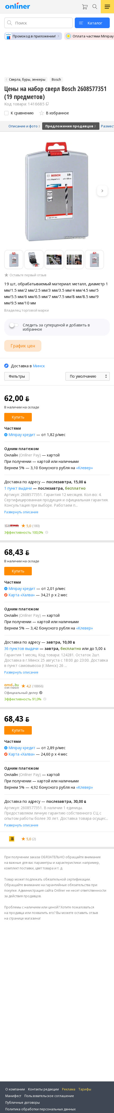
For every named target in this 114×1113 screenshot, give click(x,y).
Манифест (13, 1096)
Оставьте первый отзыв (28, 275)
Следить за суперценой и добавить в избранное (56, 327)
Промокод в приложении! (34, 36)
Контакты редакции (43, 1089)
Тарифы (84, 1089)
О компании (15, 1089)
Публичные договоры (22, 1102)
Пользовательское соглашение (49, 1096)
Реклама (68, 1089)
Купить (18, 417)
